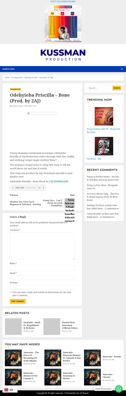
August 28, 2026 (30, 364)
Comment (15, 230)
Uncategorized (15, 89)
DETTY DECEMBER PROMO (63, 1)
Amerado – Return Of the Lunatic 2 (31, 376)
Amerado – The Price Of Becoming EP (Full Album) (31, 356)
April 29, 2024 (29, 331)
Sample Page (8, 69)
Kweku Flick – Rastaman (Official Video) (69, 325)
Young (90, 176)
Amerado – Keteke (112, 356)
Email (13, 273)
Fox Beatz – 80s (94, 158)
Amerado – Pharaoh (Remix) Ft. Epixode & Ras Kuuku (72, 356)
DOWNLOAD (61, 181)
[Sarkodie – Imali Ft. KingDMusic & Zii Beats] (13, 326)
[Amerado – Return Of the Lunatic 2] (13, 377)
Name (13, 263)
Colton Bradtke (94, 213)
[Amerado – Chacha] (92, 377)
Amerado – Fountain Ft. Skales (69, 376)
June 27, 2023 (68, 331)
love (89, 193)
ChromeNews (71, 393)
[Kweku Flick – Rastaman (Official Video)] (51, 326)
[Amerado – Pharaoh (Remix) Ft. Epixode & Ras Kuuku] (52, 358)
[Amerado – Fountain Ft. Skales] (52, 377)
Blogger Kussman (17, 106)
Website (13, 282)
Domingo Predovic (95, 205)
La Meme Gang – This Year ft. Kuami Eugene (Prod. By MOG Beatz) (103, 196)
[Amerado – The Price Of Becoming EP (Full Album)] (13, 358)
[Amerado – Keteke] (92, 358)
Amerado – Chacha (108, 375)
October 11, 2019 (31, 106)
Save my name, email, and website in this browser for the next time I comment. (41, 294)
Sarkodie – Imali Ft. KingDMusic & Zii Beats (32, 325)
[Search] (122, 69)
